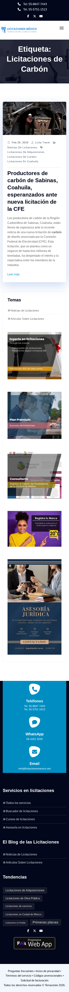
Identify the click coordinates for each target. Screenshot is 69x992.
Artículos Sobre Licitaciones (27, 318)
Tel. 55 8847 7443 (34, 706)
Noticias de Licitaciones (22, 147)
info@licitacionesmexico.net (34, 768)
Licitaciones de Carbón (21, 156)
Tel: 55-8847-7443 (35, 4)
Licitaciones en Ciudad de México (23, 914)
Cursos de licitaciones (20, 819)
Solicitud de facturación (34, 980)
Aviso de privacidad (47, 971)
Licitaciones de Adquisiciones (25, 152)
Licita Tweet (42, 142)
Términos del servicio (18, 975)
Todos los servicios (18, 802)
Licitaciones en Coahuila (22, 161)
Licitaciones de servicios (19, 906)
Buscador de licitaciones (22, 811)
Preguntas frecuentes (21, 971)
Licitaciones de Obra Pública (23, 898)
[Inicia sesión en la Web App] (34, 941)
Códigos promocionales (48, 975)
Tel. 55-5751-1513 (35, 9)
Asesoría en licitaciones (21, 827)
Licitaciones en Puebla (15, 923)
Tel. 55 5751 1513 (34, 709)
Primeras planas (45, 922)
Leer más (13, 274)
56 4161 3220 (34, 739)
